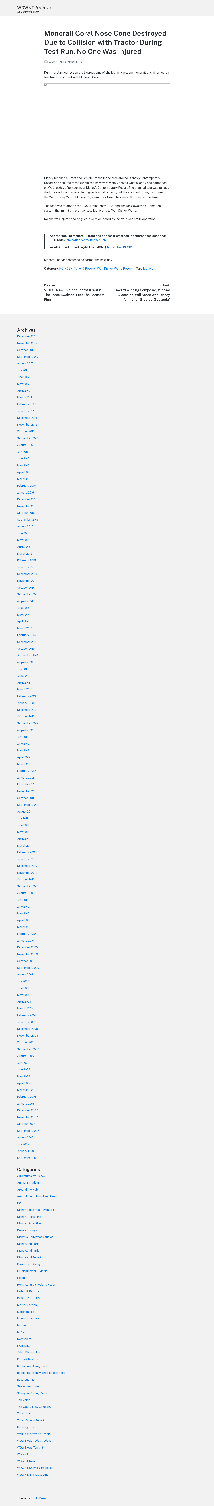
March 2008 (25, 1090)
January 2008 (26, 1103)
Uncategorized (26, 1427)
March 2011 (24, 845)
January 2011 (25, 859)
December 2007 (27, 1110)
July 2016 (23, 451)
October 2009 (26, 961)
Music (21, 1332)
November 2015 (27, 506)
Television (23, 1400)
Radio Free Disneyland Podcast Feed (41, 1372)
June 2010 (23, 906)
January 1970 (25, 1151)
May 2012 (23, 750)
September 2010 (27, 886)
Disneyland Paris (28, 1244)
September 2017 (27, 356)
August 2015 (25, 526)
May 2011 (23, 832)
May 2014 (23, 614)
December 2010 (27, 865)
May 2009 (23, 995)
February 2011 (26, 852)
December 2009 (27, 947)
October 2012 (26, 716)
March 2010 (24, 927)
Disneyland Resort (29, 1257)
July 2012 (23, 737)
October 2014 (26, 587)
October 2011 (25, 798)
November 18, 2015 (120, 247)
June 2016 (23, 458)
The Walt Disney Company (34, 1406)
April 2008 (24, 1083)
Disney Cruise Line (29, 1216)
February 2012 (26, 770)
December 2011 (26, 784)
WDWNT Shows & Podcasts (35, 1467)
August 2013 (25, 662)
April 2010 (23, 920)
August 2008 (25, 1056)
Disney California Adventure (35, 1209)
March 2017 (24, 397)
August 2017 (25, 363)
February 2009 (26, 1015)
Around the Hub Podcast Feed (37, 1196)
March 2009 (25, 1008)
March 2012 (24, 764)
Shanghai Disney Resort (33, 1393)
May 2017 (23, 384)
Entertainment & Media (32, 1271)
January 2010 (25, 940)
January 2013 (25, 703)
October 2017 (26, 350)
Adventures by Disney (31, 1176)
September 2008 (28, 1049)
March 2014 (24, 628)
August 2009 (25, 974)
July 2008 (23, 1062)
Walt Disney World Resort (114, 268)
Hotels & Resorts (28, 1291)
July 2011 (22, 818)
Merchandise (25, 1311)
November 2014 (27, 580)
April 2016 (23, 472)
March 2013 (24, 689)
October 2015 (26, 512)
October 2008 (26, 1042)
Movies (21, 1325)
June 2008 (23, 1069)
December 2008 (27, 1028)
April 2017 (23, 390)
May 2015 (23, 540)
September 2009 (28, 967)
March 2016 (24, 479)
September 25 (26, 1158)
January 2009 (26, 1022)
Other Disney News (29, 1352)
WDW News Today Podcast (35, 1440)
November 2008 (27, 1035)
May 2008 (23, 1076)
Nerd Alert (24, 1339)
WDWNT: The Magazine (32, 1474)
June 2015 (23, 533)
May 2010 (23, 913)
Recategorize (25, 1379)
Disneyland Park (28, 1250)
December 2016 (27, 417)
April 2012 (23, 757)
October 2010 (26, 879)
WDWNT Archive (34, 7)
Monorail (149, 268)
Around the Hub (27, 1189)
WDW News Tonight (30, 1447)
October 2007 (26, 1123)
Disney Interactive (29, 1223)
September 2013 (27, 655)
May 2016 (23, 465)
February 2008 (27, 1096)
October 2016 (26, 431)
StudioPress (38, 1498)
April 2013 (23, 682)
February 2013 (26, 696)
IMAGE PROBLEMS (29, 1298)
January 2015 (25, 567)
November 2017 (27, 343)
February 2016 (26, 485)
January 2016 (25, 492)
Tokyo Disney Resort (30, 1420)
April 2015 (24, 546)
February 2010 (26, 933)
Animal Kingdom (28, 1182)
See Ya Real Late (28, 1386)
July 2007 (23, 1144)
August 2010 (25, 893)
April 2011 (23, 838)
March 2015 (24, 553)
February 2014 (26, 635)
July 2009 (23, 981)
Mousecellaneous (28, 1318)
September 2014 (28, 594)
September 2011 (27, 804)
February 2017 (26, 404)
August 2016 (25, 445)
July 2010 (23, 900)
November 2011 (27, 791)
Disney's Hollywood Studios (35, 1237)
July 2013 (23, 669)
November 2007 (27, 1117)
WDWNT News (26, 1461)
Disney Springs (27, 1230)
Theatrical (24, 1413)
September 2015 (28, 519)
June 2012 (23, 743)
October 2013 (26, 648)
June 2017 (23, 377)
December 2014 (27, 574)
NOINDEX (65, 268)
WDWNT (54, 61)
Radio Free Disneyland (32, 1366)
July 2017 (23, 370)
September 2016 (27, 438)
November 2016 (27, 424)
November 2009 (27, 954)
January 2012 (25, 777)
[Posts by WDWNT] (46, 61)
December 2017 (27, 336)
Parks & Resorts (85, 268)
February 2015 (26, 560)
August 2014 (25, 601)
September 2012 (27, 723)
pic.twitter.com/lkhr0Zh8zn (86, 240)
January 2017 (25, 411)
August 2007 (25, 1137)
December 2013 (27, 642)
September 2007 (28, 1130)
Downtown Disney (29, 1264)
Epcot (21, 1277)
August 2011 (24, 811)
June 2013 (23, 675)
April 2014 (24, 621)
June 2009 (23, 988)
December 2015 (27, 499)
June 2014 (23, 608)
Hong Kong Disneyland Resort (37, 1284)
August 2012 (25, 730)
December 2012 (27, 709)
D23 (19, 1203)
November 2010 (27, 872)
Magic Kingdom (27, 1305)
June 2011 (23, 825)
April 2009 (24, 1001)
